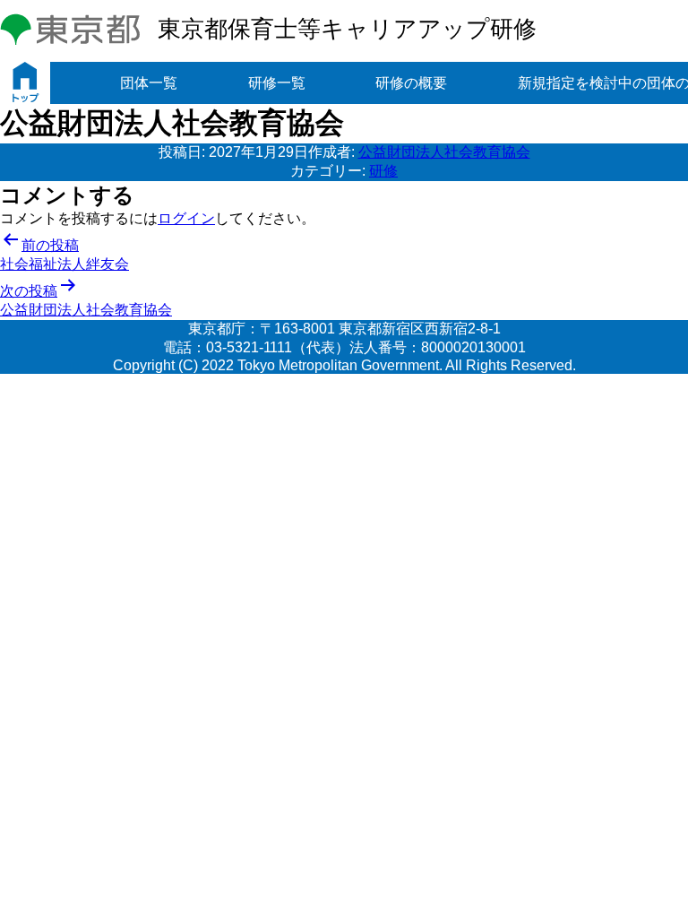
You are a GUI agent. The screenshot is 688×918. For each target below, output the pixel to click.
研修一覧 (276, 83)
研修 (383, 170)
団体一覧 (148, 83)
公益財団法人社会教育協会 (444, 152)
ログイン (186, 218)
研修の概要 (411, 83)
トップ (25, 83)
